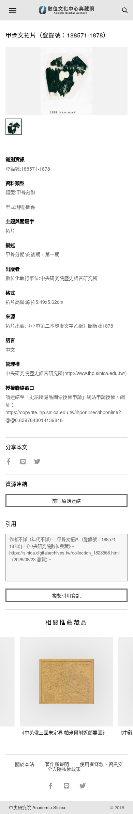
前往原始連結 (66, 500)
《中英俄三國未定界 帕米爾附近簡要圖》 (63, 732)
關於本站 (24, 764)
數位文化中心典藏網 (66, 10)
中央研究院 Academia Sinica (37, 807)
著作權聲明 (57, 764)
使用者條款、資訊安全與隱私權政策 (85, 766)
